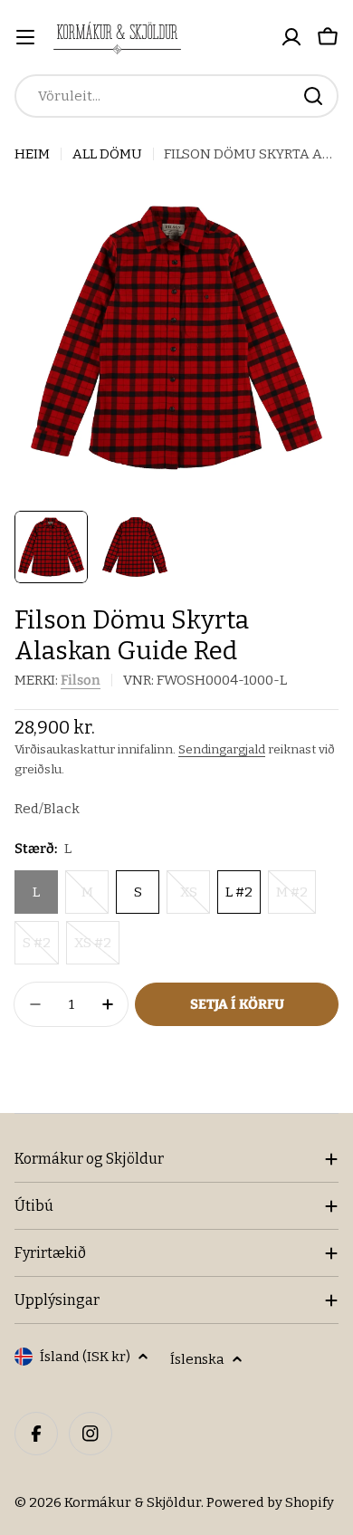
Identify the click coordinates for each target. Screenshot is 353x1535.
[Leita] (313, 96)
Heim (32, 154)
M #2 (296, 899)
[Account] (291, 37)
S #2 (41, 949)
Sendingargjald (221, 749)
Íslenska (197, 1359)
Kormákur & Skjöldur (132, 1502)
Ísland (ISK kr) (85, 1356)
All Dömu (107, 154)
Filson (80, 680)
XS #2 (96, 949)
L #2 (239, 892)
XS (195, 899)
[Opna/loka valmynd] (25, 37)
